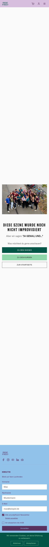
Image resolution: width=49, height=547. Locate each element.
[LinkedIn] (17, 459)
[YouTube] (13, 459)
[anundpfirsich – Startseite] (9, 3)
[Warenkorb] (33, 3)
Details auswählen (11, 518)
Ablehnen (17, 543)
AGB (22, 523)
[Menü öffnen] (44, 3)
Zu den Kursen (24, 257)
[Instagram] (8, 459)
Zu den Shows (24, 250)
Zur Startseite (24, 265)
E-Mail (4, 504)
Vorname (5, 482)
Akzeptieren (31, 543)
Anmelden (24, 528)
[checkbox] (3, 515)
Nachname (6, 493)
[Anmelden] (38, 3)
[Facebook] (3, 459)
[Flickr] (22, 459)
